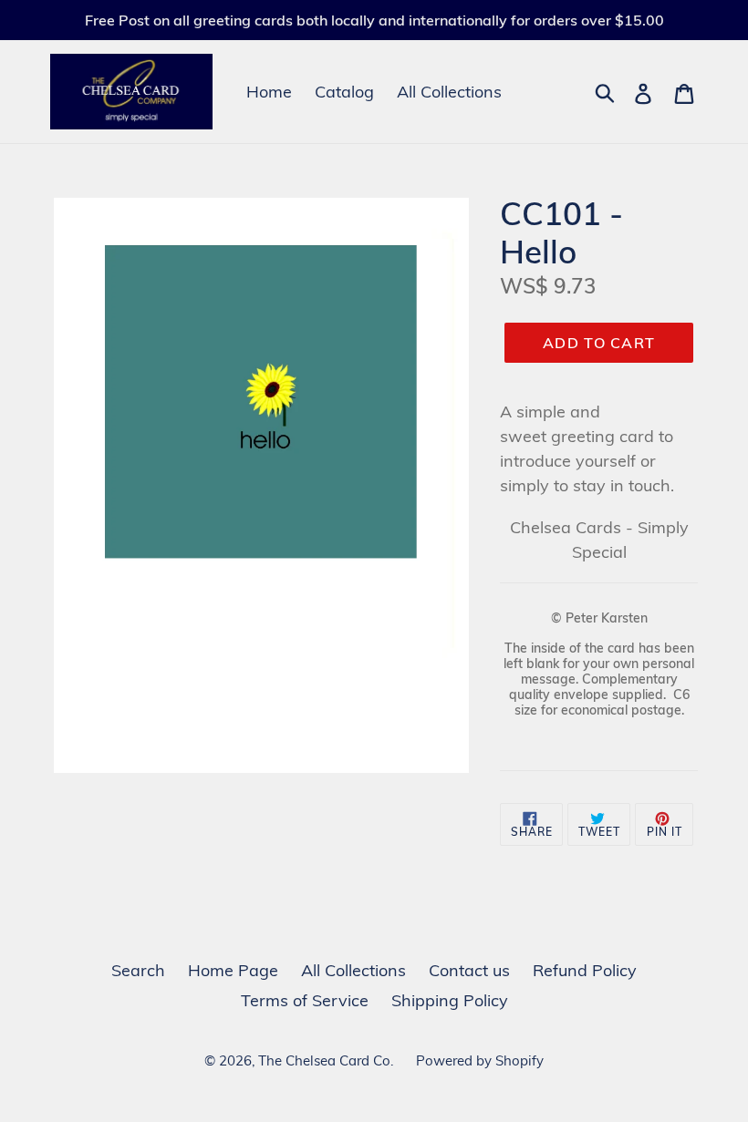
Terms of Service (305, 1000)
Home (269, 91)
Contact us (469, 970)
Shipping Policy (449, 1000)
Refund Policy (585, 970)
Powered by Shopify (480, 1060)
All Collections (449, 91)
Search (138, 970)
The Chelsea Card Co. (325, 1060)
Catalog (344, 91)
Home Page (233, 970)
